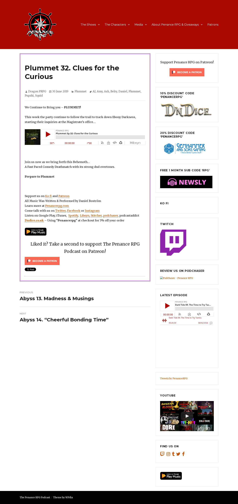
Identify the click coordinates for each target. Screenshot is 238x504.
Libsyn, (85, 215)
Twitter (60, 210)
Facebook (73, 210)
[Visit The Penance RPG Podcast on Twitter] (178, 454)
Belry (113, 91)
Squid (39, 95)
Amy (100, 91)
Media (139, 24)
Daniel (122, 91)
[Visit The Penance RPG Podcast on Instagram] (168, 454)
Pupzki (29, 95)
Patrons (212, 24)
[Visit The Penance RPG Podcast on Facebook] (183, 454)
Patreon (63, 196)
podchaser (110, 215)
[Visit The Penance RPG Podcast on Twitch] (162, 454)
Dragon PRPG (37, 91)
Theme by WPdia (63, 497)
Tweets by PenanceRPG (173, 378)
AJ (94, 91)
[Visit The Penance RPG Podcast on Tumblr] (173, 454)
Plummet (81, 91)
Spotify (73, 215)
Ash (106, 91)
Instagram (92, 210)
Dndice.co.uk (34, 220)
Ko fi (48, 196)
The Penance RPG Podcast (35, 497)
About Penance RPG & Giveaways (175, 24)
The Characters (115, 24)
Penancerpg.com (57, 205)
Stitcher (96, 215)
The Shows (88, 24)
